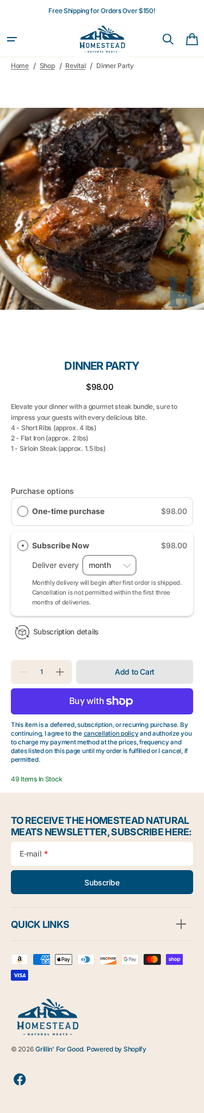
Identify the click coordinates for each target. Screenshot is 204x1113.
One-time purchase (68, 511)
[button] (12, 39)
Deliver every (56, 565)
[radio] (22, 511)
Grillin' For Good (59, 1049)
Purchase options (42, 491)
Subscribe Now (61, 545)
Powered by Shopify (116, 1049)
